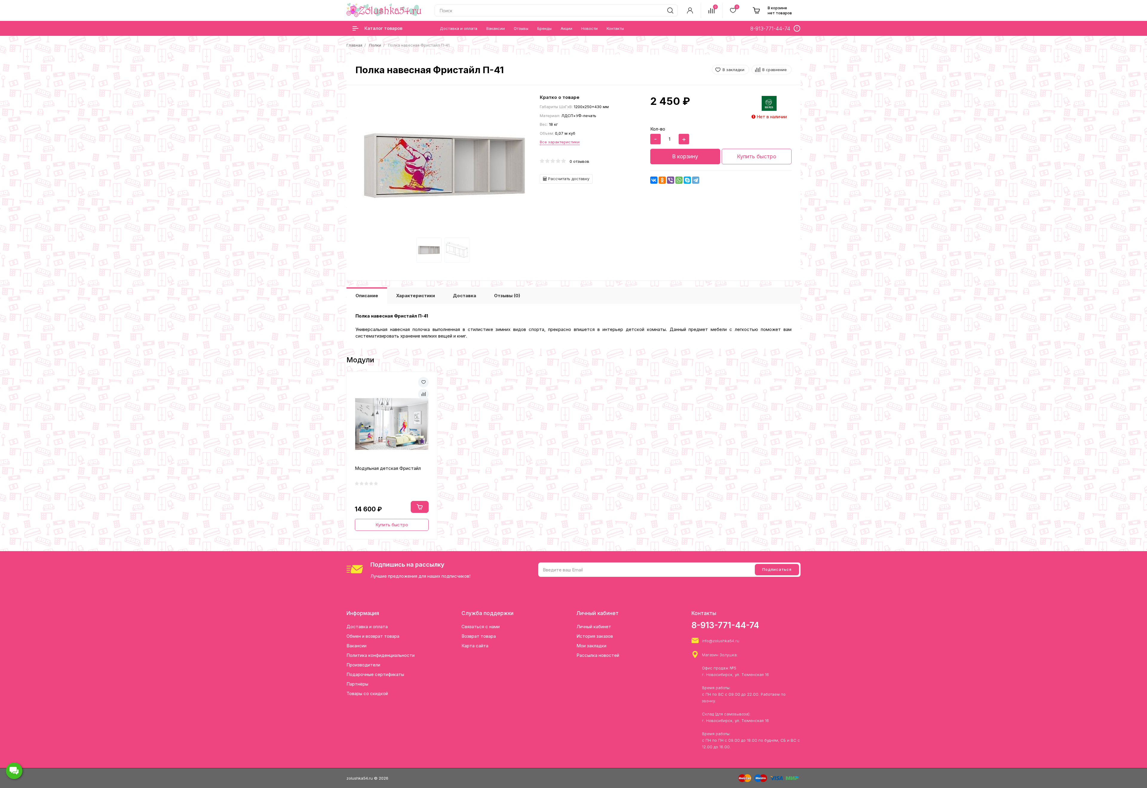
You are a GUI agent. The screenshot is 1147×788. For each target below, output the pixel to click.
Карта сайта (474, 646)
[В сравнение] (423, 394)
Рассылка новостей (597, 655)
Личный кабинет (593, 626)
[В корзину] (420, 507)
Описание (366, 295)
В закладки (733, 69)
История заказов (594, 636)
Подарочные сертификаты (375, 674)
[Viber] (670, 180)
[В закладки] (423, 382)
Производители (363, 665)
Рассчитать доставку (568, 178)
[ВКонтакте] (653, 180)
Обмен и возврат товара (372, 636)
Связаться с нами (480, 626)
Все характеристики (559, 141)
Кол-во (657, 129)
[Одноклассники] (662, 180)
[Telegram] (695, 180)
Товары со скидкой (367, 693)
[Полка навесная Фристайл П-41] (444, 165)
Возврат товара (478, 636)
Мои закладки (591, 646)
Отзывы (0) (507, 295)
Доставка (464, 295)
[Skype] (687, 180)
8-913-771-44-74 (725, 625)
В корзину (685, 156)
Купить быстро (756, 156)
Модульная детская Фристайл (388, 468)
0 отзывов (579, 161)
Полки (375, 45)
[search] (670, 10)
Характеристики (415, 295)
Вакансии (356, 646)
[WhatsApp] (679, 180)
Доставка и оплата (367, 626)
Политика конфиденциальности (380, 655)
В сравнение (774, 69)
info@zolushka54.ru (720, 640)
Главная (354, 45)
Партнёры (357, 684)
